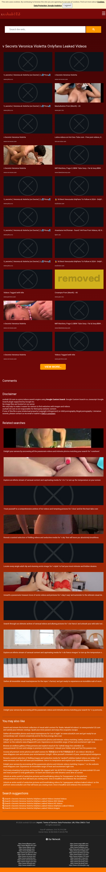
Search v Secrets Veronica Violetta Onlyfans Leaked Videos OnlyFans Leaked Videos (39, 806)
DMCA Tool (85, 822)
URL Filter (76, 822)
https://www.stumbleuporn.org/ (79, 865)
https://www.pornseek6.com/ (79, 851)
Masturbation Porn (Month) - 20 (67, 106)
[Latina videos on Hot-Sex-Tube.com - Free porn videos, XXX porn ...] (79, 133)
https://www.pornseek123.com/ (79, 849)
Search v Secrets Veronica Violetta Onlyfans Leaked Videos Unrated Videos (35, 799)
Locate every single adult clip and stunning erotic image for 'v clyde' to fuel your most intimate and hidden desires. (50, 566)
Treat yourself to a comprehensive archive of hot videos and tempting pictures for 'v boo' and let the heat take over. (51, 509)
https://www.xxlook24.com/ (26, 865)
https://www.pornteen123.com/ (79, 853)
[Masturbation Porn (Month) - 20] (79, 102)
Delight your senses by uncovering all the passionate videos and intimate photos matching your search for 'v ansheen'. (52, 451)
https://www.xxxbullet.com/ (27, 858)
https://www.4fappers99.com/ (26, 845)
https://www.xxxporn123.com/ (26, 862)
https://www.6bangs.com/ (27, 847)
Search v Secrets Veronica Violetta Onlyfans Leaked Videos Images (32, 808)
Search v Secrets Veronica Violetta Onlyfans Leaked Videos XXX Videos (33, 801)
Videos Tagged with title (14, 292)
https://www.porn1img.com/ (79, 858)
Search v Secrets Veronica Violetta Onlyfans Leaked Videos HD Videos (33, 803)
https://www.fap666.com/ (27, 851)
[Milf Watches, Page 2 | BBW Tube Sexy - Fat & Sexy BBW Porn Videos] (79, 164)
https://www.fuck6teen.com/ (79, 847)
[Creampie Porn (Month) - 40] (79, 288)
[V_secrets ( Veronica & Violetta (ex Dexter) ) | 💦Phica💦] (28, 71)
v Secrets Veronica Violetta (15, 137)
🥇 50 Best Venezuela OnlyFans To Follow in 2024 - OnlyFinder (80, 199)
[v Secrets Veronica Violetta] (28, 133)
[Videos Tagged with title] (28, 288)
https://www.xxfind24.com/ (26, 863)
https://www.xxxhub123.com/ (27, 860)
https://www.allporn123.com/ (79, 854)
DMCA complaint (48, 413)
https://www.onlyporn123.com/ (79, 856)
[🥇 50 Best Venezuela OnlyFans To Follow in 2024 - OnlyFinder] (79, 195)
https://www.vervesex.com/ (27, 856)
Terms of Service (50, 822)
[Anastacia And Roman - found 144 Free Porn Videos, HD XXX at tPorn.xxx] (79, 226)
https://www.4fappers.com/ (27, 844)
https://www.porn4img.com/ (79, 863)
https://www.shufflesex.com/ (27, 854)
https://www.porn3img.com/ (79, 862)
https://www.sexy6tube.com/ (79, 845)
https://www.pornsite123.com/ (27, 853)
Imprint (39, 822)
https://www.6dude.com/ (27, 849)
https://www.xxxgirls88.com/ (79, 844)
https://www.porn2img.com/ (79, 860)
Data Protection (64, 822)
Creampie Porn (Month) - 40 (66, 292)
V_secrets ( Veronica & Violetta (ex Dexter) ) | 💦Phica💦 (27, 75)
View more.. (53, 366)
